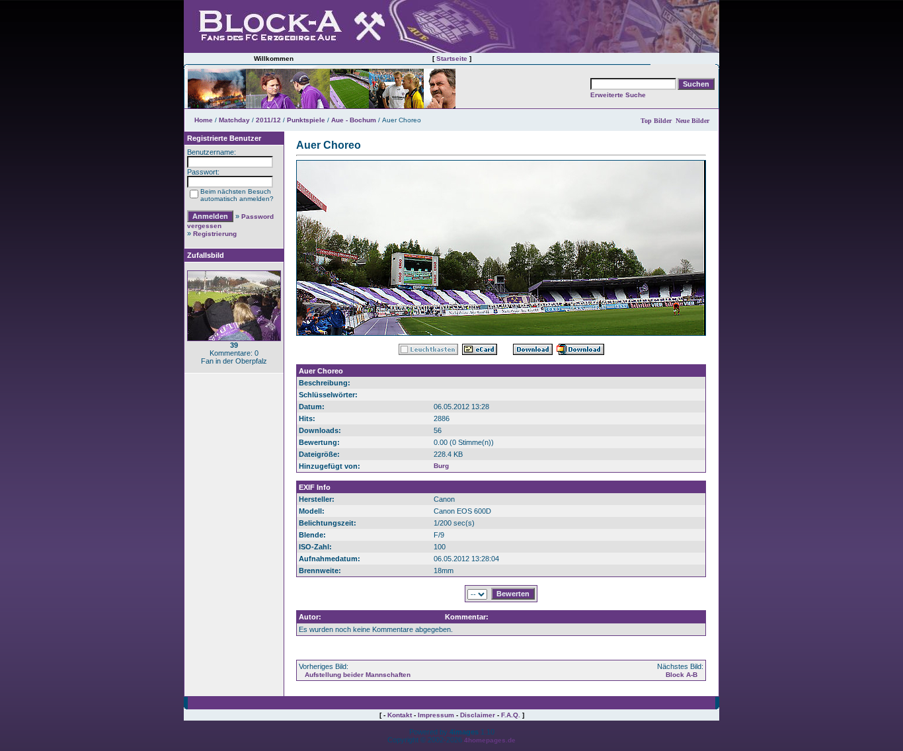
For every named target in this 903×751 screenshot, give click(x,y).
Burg (441, 465)
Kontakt (399, 715)
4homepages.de (490, 740)
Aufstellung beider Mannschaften (358, 674)
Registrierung (215, 233)
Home (203, 120)
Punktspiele (306, 120)
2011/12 (268, 120)
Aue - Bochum (353, 120)
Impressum (436, 715)
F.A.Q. (510, 715)
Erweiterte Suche (618, 95)
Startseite (451, 58)
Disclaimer (477, 715)
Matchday (234, 120)
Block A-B (681, 674)
